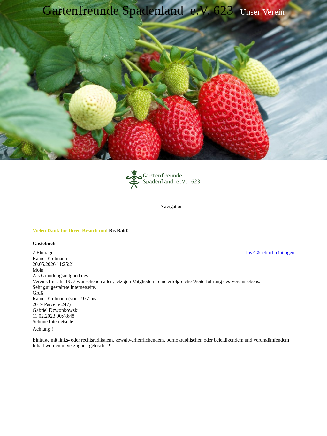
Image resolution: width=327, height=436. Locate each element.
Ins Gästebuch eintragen (270, 252)
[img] (163, 80)
